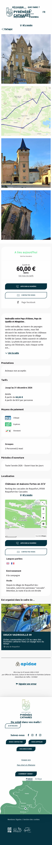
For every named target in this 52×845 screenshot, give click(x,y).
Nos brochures (26, 749)
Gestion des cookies (31, 819)
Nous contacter (15, 742)
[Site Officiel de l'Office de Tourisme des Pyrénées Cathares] (18, 12)
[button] (30, 12)
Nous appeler (36, 742)
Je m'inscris (13, 726)
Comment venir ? (25, 774)
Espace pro (26, 760)
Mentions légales (15, 819)
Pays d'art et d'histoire (26, 765)
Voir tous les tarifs (26, 276)
